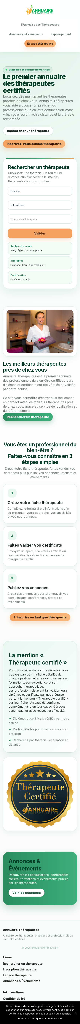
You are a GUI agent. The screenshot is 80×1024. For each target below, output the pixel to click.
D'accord (23, 1018)
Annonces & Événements (26, 34)
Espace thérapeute (40, 43)
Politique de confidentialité (46, 1018)
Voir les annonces (26, 893)
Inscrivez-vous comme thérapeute (34, 144)
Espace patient (61, 34)
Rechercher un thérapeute (28, 131)
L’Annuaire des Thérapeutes (40, 24)
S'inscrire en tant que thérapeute (40, 617)
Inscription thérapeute (19, 969)
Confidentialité (14, 998)
